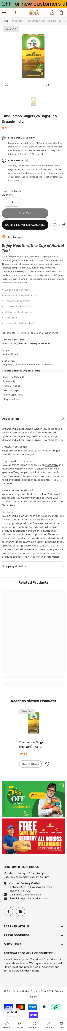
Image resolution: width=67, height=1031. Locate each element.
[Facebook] (8, 911)
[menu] (4, 12)
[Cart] (61, 12)
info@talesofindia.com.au (34, 898)
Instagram (51, 465)
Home (5, 20)
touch (13, 505)
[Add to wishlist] (55, 225)
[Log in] (52, 12)
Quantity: (8, 194)
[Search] (14, 12)
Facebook (8, 468)
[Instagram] (20, 911)
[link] (33, 677)
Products (17, 20)
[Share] (62, 225)
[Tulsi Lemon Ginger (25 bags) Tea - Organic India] (33, 723)
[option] (33, 56)
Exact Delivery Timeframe (36, 343)
